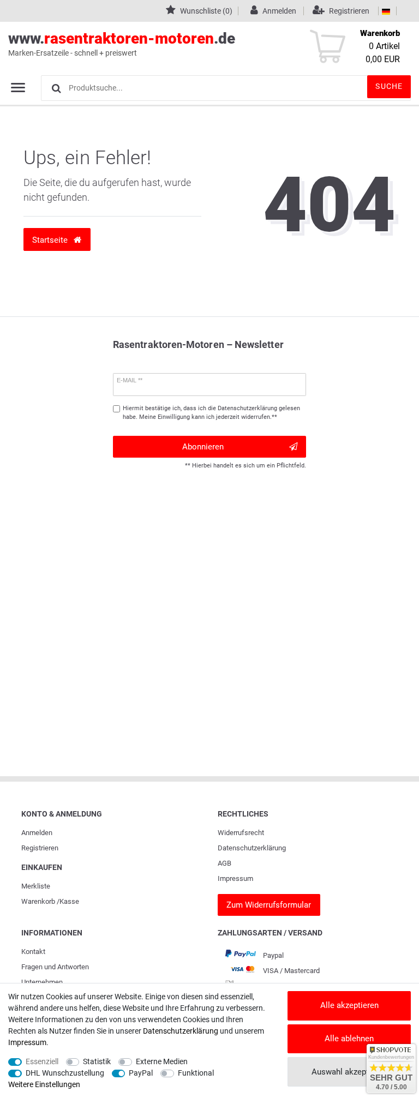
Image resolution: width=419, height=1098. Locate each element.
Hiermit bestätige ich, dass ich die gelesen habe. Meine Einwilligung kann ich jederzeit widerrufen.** (211, 413)
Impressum (235, 878)
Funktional (196, 1073)
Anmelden (36, 833)
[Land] (386, 11)
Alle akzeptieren (349, 1005)
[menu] (18, 87)
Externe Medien (162, 1061)
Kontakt (33, 951)
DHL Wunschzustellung (65, 1073)
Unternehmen (42, 982)
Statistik (97, 1061)
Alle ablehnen (349, 1038)
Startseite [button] (51, 240)
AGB (224, 863)
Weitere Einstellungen (44, 1084)
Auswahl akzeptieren (349, 1072)
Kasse (69, 901)
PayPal (141, 1073)
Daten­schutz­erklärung (252, 848)
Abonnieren (203, 447)
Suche (389, 86)
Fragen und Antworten (55, 967)
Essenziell (42, 1061)
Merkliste (35, 886)
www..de (121, 43)
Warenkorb (38, 901)
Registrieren (39, 848)
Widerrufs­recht (241, 833)
